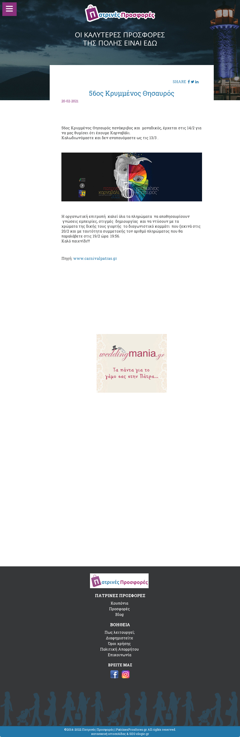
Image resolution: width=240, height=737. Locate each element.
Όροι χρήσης (119, 643)
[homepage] (120, 20)
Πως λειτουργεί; (120, 632)
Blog (119, 614)
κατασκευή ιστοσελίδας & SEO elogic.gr (120, 734)
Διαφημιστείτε (119, 637)
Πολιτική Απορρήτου (119, 649)
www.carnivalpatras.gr (95, 258)
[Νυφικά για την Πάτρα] (132, 391)
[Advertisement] (132, 294)
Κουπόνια (119, 603)
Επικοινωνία (119, 654)
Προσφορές (119, 608)
